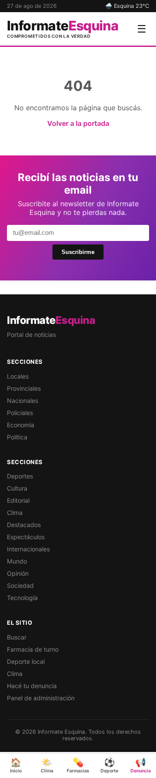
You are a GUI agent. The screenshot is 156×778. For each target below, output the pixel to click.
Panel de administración (41, 698)
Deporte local (26, 661)
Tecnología (22, 597)
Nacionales (22, 400)
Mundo (17, 561)
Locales (18, 376)
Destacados (24, 524)
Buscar (16, 637)
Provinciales (24, 388)
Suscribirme (78, 252)
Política (17, 437)
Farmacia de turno (32, 649)
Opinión (18, 573)
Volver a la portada (78, 123)
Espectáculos (26, 537)
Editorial (18, 500)
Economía (20, 425)
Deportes (20, 476)
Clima (15, 512)
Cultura (17, 488)
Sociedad (20, 585)
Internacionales (28, 549)
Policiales (20, 412)
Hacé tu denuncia (32, 685)
